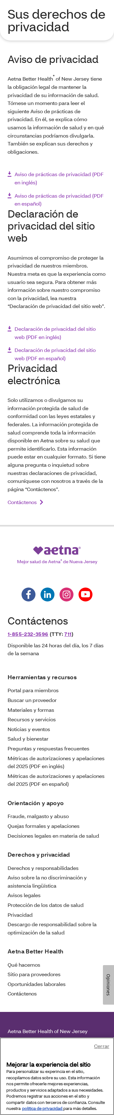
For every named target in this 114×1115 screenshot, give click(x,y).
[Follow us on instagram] (66, 594)
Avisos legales (24, 895)
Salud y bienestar (28, 738)
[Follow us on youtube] (85, 594)
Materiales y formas (31, 709)
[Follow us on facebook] (28, 594)
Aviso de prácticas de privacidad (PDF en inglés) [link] (59, 178)
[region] (57, 1076)
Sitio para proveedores (34, 974)
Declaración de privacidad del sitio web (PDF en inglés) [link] (55, 332)
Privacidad (20, 914)
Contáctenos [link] (22, 502)
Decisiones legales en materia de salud (53, 835)
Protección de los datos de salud (46, 905)
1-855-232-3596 (28, 634)
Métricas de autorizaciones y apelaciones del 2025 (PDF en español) (56, 780)
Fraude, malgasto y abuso (38, 816)
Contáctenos (22, 993)
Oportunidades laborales (37, 984)
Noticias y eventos (29, 729)
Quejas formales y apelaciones (43, 825)
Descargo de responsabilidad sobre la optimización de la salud (52, 928)
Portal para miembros (33, 690)
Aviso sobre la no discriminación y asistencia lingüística (47, 881)
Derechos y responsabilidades (43, 868)
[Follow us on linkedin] (47, 594)
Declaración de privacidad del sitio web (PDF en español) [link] (55, 354)
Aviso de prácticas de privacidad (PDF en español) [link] (59, 199)
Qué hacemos (24, 964)
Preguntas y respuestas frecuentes (48, 748)
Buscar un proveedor (32, 700)
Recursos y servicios (32, 719)
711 (67, 634)
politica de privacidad (42, 1108)
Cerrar (101, 1046)
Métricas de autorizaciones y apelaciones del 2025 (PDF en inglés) (56, 762)
